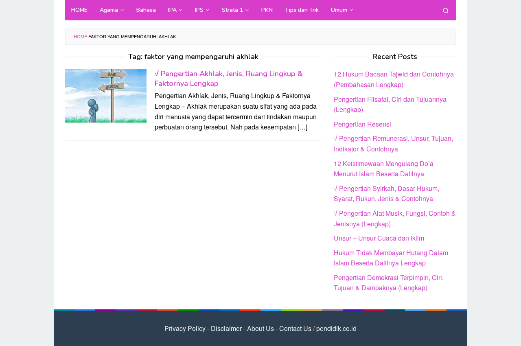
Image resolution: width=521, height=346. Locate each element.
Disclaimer (226, 328)
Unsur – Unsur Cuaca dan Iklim (379, 238)
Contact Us (295, 328)
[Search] (446, 10)
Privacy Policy (185, 328)
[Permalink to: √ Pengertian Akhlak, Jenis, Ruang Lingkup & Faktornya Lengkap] (106, 95)
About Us (260, 328)
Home (80, 36)
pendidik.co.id (336, 328)
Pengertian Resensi (362, 124)
